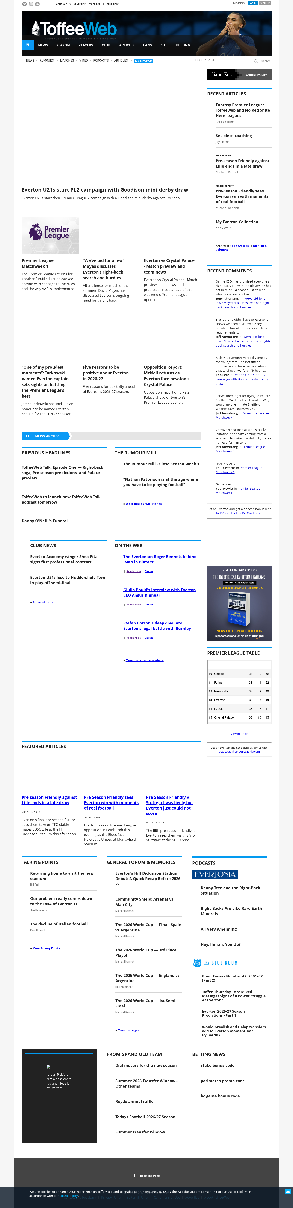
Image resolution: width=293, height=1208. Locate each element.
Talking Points (40, 862)
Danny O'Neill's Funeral (45, 520)
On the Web (129, 545)
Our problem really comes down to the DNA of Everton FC (61, 901)
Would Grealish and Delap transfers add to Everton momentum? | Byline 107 (234, 1030)
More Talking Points (46, 948)
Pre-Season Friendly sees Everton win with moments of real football (242, 196)
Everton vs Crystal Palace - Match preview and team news (169, 266)
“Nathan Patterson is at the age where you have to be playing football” (160, 481)
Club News (43, 545)
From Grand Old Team (134, 1054)
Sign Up (265, 3)
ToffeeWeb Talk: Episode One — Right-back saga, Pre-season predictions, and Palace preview (62, 472)
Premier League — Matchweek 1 (40, 263)
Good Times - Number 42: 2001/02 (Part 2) (232, 978)
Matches (67, 60)
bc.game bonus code (220, 1096)
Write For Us (96, 4)
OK (288, 1192)
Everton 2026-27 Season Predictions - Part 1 (223, 1013)
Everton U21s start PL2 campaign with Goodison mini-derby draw (105, 189)
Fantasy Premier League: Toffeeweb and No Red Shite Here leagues (243, 110)
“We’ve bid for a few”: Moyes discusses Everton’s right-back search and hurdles (104, 269)
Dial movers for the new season (146, 1065)
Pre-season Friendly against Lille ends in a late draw (242, 163)
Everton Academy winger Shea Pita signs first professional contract (64, 559)
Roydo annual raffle (134, 1101)
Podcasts (101, 60)
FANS (147, 45)
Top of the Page (148, 1176)
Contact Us (63, 4)
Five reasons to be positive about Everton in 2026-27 (106, 373)
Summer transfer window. (140, 1132)
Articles (121, 60)
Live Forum (144, 60)
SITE (164, 45)
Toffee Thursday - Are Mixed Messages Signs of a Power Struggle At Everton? (234, 995)
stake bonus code (217, 1065)
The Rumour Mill (136, 453)
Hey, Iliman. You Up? (221, 944)
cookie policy (69, 1196)
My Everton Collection (237, 221)
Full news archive (43, 436)
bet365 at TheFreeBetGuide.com (239, 513)
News (30, 60)
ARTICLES (126, 45)
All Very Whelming (219, 929)
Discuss (149, 571)
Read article (134, 571)
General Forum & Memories (141, 862)
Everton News (254, 74)
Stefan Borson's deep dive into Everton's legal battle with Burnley (157, 625)
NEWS (43, 45)
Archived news (43, 602)
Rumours (47, 60)
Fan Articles (240, 246)
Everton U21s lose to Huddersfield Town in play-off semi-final (68, 580)
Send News (113, 4)
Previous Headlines (46, 453)
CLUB (106, 45)
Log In (253, 3)
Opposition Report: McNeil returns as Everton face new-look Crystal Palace (166, 375)
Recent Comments (229, 271)
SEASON (63, 45)
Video (83, 60)
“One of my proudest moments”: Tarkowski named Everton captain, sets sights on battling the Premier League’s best (46, 381)
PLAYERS (86, 45)
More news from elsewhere (145, 660)
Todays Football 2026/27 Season (145, 1116)
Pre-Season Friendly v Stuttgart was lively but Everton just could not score (169, 805)
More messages (128, 1030)
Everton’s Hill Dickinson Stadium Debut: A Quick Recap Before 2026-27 (148, 878)
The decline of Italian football (59, 924)
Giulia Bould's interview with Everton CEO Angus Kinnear (159, 592)
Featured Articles (44, 746)
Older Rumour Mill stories (144, 504)
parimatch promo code (223, 1080)
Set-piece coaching (234, 135)
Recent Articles (226, 94)
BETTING (183, 45)
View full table (239, 734)
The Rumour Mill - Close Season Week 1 (161, 463)
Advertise (80, 4)
